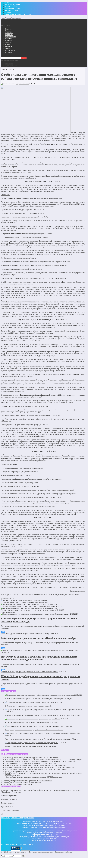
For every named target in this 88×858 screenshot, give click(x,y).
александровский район (9, 595)
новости (71, 595)
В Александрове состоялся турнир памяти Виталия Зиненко (23, 602)
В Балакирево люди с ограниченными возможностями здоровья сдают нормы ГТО (35, 759)
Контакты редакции (12, 771)
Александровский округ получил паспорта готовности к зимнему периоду (28, 610)
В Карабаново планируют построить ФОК (16, 784)
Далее (3, 632)
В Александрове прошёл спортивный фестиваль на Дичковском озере (26, 781)
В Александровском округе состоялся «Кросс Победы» (21, 782)
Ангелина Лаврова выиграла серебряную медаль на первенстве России (31, 767)
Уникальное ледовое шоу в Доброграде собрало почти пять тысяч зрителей (32, 761)
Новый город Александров (11, 18)
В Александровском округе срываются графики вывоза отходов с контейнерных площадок (38, 699)
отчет (77, 595)
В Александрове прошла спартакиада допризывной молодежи (28, 769)
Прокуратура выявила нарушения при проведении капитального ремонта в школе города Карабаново (39, 658)
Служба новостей (22, 84)
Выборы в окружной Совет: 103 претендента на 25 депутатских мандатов (28, 606)
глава (50, 595)
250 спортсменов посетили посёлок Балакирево (22, 763)
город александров (60, 595)
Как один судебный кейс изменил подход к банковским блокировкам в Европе (34, 730)
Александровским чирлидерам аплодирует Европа (23, 758)
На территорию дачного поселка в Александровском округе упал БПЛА (31, 722)
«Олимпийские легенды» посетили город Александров (25, 777)
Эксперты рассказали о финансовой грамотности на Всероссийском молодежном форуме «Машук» (41, 739)
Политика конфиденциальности (22, 818)
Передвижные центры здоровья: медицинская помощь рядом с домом (30, 746)
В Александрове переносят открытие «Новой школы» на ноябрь (38, 638)
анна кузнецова (25, 595)
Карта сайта (5, 818)
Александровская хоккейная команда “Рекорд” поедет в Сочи (27, 765)
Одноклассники (11, 66)
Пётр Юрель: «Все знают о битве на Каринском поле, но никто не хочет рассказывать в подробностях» (43, 773)
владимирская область (39, 595)
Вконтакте (9, 64)
